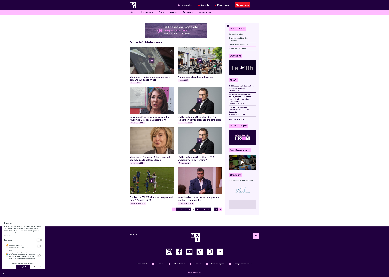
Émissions (188, 12)
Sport (161, 12)
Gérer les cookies (194, 272)
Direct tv (205, 5)
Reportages (147, 12)
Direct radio (223, 5)
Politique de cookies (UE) (243, 264)
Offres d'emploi (179, 264)
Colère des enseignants (238, 44)
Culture (173, 12)
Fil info (233, 80)
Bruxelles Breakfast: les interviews (238, 39)
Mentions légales (217, 264)
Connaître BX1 (142, 264)
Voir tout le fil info (236, 119)
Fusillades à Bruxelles (237, 48)
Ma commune (205, 12)
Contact (198, 264)
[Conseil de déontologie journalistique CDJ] (242, 189)
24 (216, 209)
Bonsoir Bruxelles (236, 34)
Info (131, 12)
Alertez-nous (242, 4)
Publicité (160, 264)
